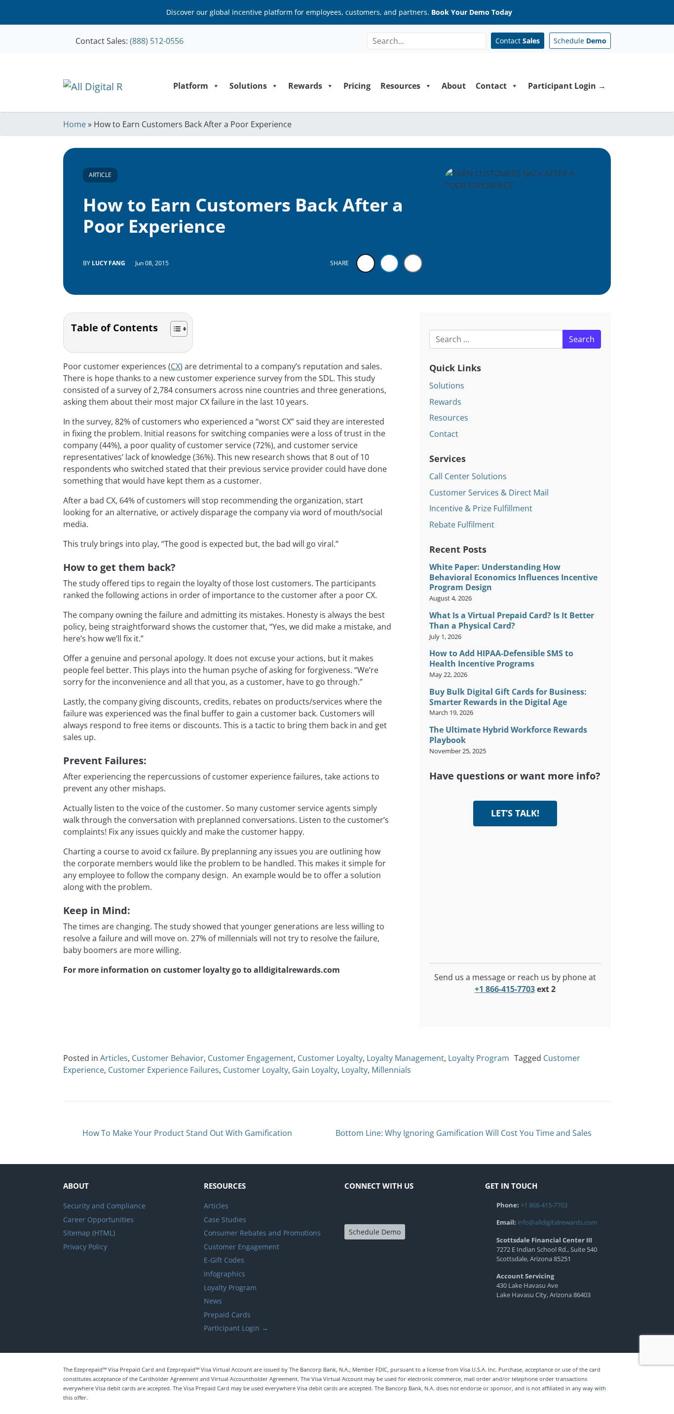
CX (175, 366)
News (213, 1301)
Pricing (357, 85)
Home (74, 124)
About (454, 85)
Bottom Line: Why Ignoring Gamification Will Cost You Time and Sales (465, 1133)
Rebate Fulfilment (461, 524)
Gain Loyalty (314, 1069)
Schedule (580, 40)
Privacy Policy (85, 1246)
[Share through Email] (413, 263)
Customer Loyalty (330, 1058)
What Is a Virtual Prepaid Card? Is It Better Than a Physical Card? (511, 620)
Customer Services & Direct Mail (489, 492)
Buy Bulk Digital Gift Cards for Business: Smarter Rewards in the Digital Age (508, 697)
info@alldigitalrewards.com (557, 1222)
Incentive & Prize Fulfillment (480, 508)
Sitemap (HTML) (89, 1232)
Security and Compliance (104, 1205)
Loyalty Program (478, 1058)
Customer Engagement (251, 1058)
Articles (114, 1058)
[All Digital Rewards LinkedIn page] (389, 1209)
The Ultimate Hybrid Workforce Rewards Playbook (508, 735)
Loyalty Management (405, 1058)
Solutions (248, 85)
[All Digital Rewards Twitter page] (371, 1209)
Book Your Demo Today (471, 12)
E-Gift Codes (224, 1260)
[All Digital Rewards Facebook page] (353, 1209)
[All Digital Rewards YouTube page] (407, 1209)
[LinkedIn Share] (389, 263)
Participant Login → (567, 85)
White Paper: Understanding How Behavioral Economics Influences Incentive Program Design (513, 577)
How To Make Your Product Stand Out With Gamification (186, 1133)
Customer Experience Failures (163, 1069)
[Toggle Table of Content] (174, 328)
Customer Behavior (168, 1058)
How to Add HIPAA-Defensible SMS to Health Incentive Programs (501, 658)
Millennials (391, 1069)
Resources (400, 85)
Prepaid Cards (227, 1314)
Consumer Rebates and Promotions (262, 1232)
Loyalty (354, 1069)
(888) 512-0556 (157, 40)
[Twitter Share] (365, 263)
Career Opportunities (98, 1219)
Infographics (224, 1273)
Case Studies (225, 1219)
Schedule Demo (375, 1232)
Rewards (305, 85)
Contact (517, 40)
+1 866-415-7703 (505, 989)
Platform (190, 85)
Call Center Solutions (468, 476)
